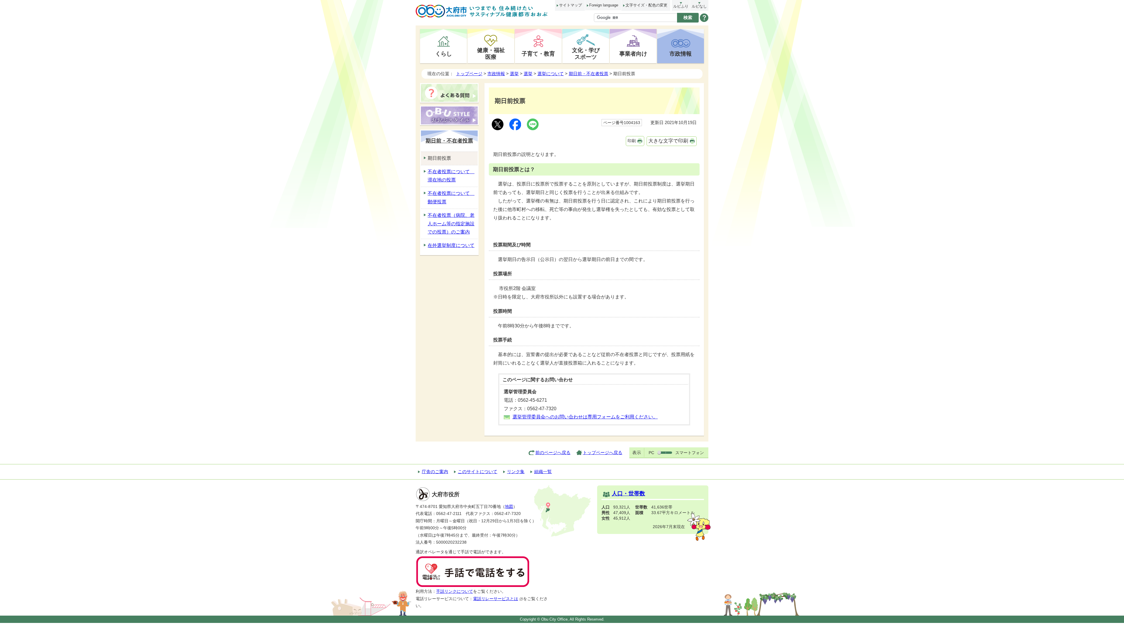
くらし (443, 53)
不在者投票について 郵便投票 (451, 197)
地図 (509, 506)
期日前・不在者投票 (588, 73)
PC (651, 452)
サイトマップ (570, 5)
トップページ (469, 73)
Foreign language (603, 5)
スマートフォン (689, 452)
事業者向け (633, 53)
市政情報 (680, 53)
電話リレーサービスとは (495, 599)
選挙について (550, 73)
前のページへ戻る (552, 452)
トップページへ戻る (602, 452)
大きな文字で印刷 (668, 141)
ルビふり (680, 6)
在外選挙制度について (451, 245)
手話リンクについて (454, 591)
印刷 (632, 140)
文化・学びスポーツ (586, 53)
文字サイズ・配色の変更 (646, 5)
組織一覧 (543, 471)
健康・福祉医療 (491, 53)
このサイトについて (477, 471)
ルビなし (699, 6)
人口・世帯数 (628, 493)
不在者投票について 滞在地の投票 (451, 176)
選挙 (514, 73)
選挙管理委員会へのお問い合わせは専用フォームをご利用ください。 (585, 416)
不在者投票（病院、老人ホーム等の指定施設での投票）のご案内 (451, 224)
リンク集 (516, 471)
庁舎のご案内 (435, 471)
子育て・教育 (538, 53)
